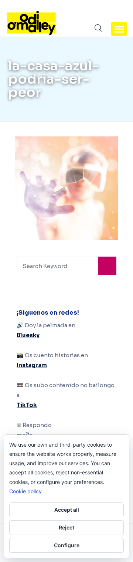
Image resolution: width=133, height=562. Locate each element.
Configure (66, 545)
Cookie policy (25, 491)
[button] (119, 29)
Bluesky (28, 335)
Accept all (66, 510)
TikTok (27, 405)
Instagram (32, 365)
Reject (66, 527)
